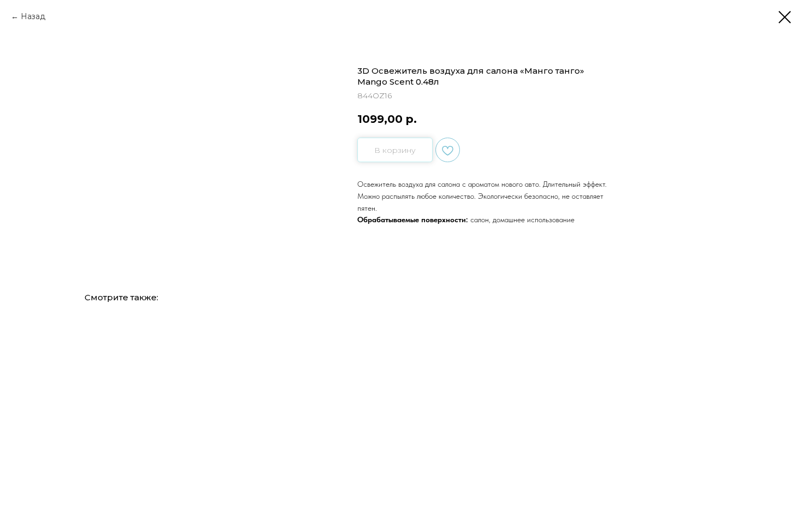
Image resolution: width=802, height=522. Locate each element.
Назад (33, 16)
